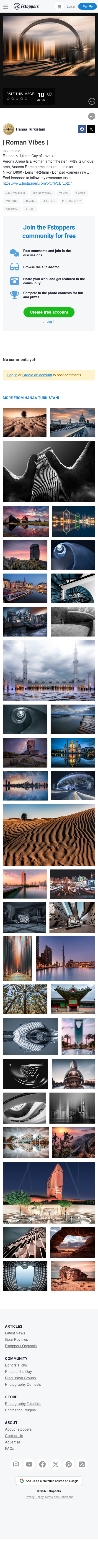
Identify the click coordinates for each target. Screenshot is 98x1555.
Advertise (12, 1442)
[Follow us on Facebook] (42, 1464)
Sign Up (88, 6)
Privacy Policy (34, 1497)
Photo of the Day (18, 1371)
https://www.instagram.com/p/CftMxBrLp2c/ (37, 183)
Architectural (16, 193)
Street (30, 209)
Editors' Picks (16, 1365)
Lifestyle (49, 201)
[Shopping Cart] (59, 6)
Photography (71, 201)
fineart (80, 193)
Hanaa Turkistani (30, 129)
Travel (63, 193)
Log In (71, 6)
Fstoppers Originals (21, 1345)
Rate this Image (20, 93)
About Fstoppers (18, 1429)
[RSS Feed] (82, 1464)
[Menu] (5, 6)
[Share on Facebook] (82, 129)
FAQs (9, 1448)
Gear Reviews (16, 1339)
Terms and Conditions (59, 1497)
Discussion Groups (20, 1377)
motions (12, 201)
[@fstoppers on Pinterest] (69, 1464)
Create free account (49, 312)
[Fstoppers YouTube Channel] (29, 1464)
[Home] (26, 6)
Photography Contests (23, 1384)
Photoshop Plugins (20, 1410)
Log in (50, 321)
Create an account (37, 374)
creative (30, 201)
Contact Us (14, 1435)
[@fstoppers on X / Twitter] (55, 1464)
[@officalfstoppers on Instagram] (16, 1464)
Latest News (15, 1333)
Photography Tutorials (23, 1403)
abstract (12, 209)
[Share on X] (91, 129)
